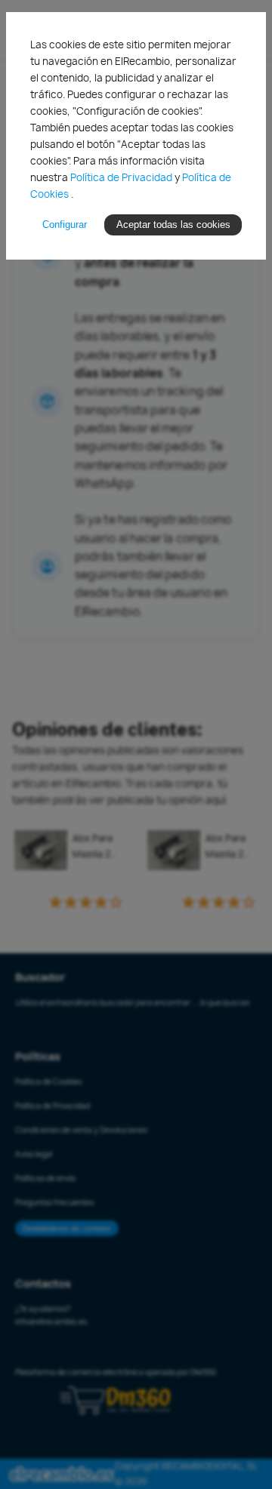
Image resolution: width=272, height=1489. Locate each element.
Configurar (64, 224)
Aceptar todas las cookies (173, 224)
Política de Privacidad (122, 177)
